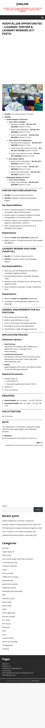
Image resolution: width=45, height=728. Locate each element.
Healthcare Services (9, 588)
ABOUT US (5, 664)
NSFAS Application (8, 613)
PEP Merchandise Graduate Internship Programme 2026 (22, 528)
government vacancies (10, 584)
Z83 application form (9, 675)
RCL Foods (6, 620)
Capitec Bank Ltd (8, 552)
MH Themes (35, 681)
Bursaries (5, 548)
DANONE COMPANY (9, 566)
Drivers (4, 570)
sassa (4, 634)
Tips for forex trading (9, 642)
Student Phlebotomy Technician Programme (18, 521)
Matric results (7, 602)
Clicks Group (6, 555)
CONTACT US (6, 666)
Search (4, 506)
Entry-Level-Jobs (8, 573)
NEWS (4, 609)
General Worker (7, 580)
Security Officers (8, 638)
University (5, 649)
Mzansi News (7, 606)
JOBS (4, 595)
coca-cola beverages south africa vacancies (17, 559)
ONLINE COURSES (8, 616)
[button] (42, 17)
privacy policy (6, 671)
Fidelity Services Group (10, 577)
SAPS (4, 631)
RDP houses (6, 624)
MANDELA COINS (8, 598)
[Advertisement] (22, 59)
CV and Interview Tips (9, 562)
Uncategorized (7, 645)
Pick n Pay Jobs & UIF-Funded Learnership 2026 (19, 532)
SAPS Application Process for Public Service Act (17, 673)
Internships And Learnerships (12, 591)
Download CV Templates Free (12, 668)
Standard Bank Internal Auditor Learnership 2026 (19, 535)
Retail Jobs (6, 627)
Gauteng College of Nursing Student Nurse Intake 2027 (21, 524)
